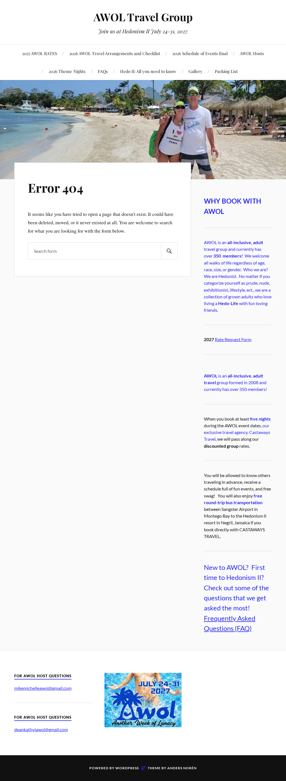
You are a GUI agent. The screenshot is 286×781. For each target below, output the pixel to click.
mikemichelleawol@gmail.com (43, 688)
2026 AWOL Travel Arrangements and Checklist (114, 53)
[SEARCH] (169, 250)
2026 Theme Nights (67, 71)
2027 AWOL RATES (39, 53)
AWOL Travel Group (143, 17)
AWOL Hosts (252, 53)
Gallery (195, 71)
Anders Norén (182, 768)
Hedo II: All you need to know (148, 71)
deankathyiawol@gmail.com (41, 729)
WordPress (127, 768)
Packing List (226, 71)
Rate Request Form (233, 339)
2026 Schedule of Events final (200, 53)
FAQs (103, 71)
